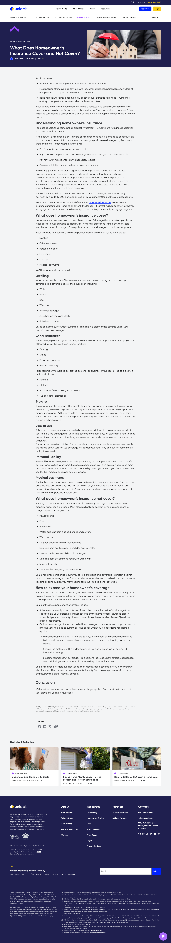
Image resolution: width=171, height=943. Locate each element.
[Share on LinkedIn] (45, 726)
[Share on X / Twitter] (50, 726)
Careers (64, 835)
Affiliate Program (119, 818)
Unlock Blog (18, 17)
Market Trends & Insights (107, 17)
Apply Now (145, 9)
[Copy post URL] (55, 726)
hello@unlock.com (146, 818)
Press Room (92, 835)
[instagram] (143, 834)
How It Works (61, 9)
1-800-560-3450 (145, 812)
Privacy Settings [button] (94, 846)
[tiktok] (158, 834)
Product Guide (93, 829)
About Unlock (67, 824)
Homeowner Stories (95, 818)
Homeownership (84, 17)
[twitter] (147, 834)
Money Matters (129, 17)
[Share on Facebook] (39, 726)
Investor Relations (120, 812)
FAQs (89, 824)
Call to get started (146, 2)
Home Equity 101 (42, 17)
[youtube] (154, 834)
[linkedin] (151, 834)
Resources (105, 9)
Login (156, 9)
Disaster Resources (69, 829)
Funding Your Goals (63, 17)
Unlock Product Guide (99, 932)
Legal (89, 840)
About (92, 9)
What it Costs (78, 9)
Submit (156, 871)
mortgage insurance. (100, 202)
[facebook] (139, 834)
